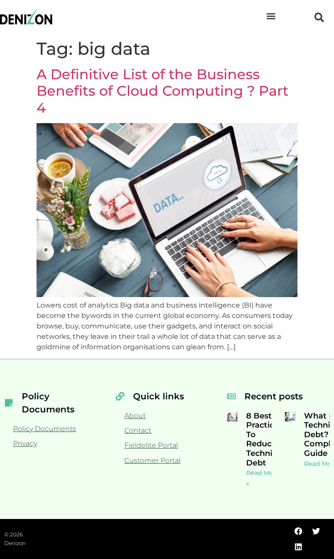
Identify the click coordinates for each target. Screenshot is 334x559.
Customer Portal (152, 460)
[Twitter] (316, 531)
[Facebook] (298, 531)
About (135, 416)
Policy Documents (44, 429)
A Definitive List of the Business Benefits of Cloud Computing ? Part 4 (162, 91)
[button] (271, 16)
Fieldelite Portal (151, 445)
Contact (137, 430)
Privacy (25, 443)
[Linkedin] (298, 547)
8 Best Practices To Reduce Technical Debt (265, 439)
